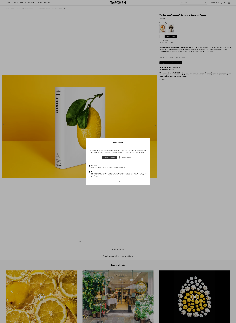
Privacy (121, 181)
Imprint (115, 181)
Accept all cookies (109, 157)
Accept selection (127, 157)
